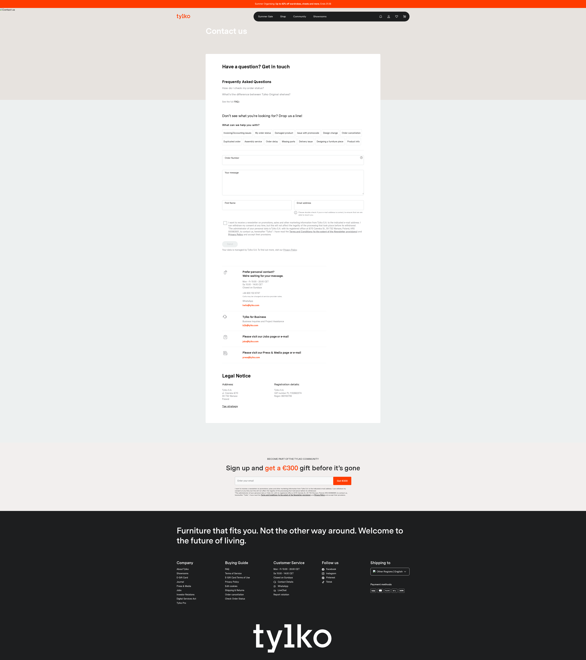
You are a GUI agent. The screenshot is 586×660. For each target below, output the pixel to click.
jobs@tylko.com (250, 341)
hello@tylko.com (251, 305)
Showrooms (319, 16)
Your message (232, 172)
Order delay (272, 141)
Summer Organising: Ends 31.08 (293, 4)
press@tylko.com (251, 357)
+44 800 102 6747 (251, 293)
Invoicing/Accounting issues (237, 133)
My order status (263, 133)
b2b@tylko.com (250, 325)
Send (230, 244)
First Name (230, 203)
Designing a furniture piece (330, 141)
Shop (283, 16)
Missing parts (288, 141)
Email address (304, 203)
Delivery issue (306, 141)
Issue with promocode (308, 133)
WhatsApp (248, 301)
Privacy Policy (235, 234)
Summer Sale (265, 16)
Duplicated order (232, 141)
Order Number (232, 158)
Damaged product (284, 133)
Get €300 (342, 480)
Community (299, 16)
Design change (330, 133)
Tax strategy (230, 406)
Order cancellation (351, 133)
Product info (353, 141)
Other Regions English (390, 571)
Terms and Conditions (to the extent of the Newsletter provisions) (323, 231)
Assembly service (253, 141)
